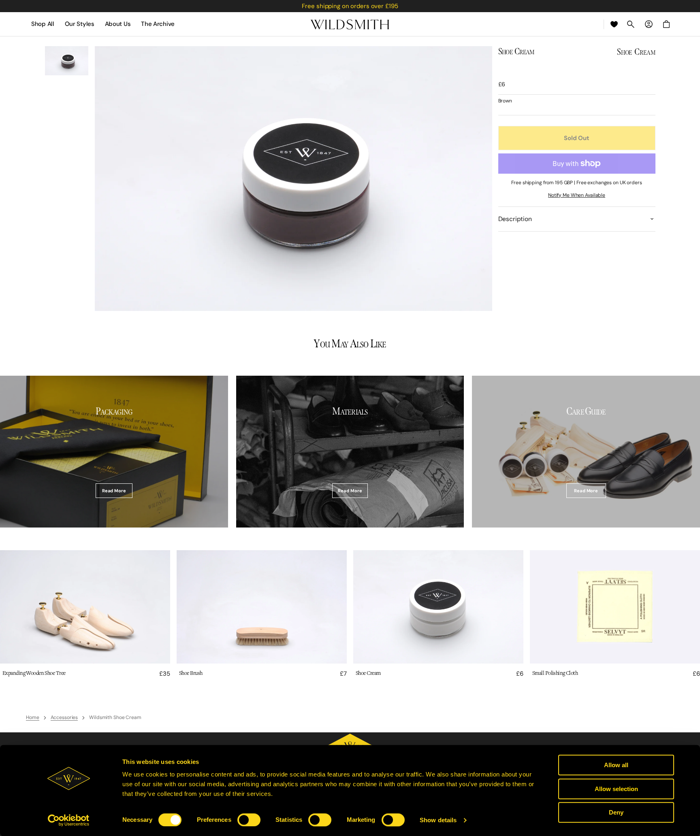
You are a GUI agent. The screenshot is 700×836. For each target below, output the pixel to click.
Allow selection (616, 788)
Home (32, 718)
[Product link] (85, 613)
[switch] (248, 819)
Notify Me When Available (576, 195)
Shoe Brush (190, 673)
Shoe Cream (368, 673)
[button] (631, 24)
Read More (114, 491)
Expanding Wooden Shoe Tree (33, 673)
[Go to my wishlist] (614, 24)
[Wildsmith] (350, 24)
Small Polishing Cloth (555, 673)
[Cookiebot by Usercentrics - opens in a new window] (68, 820)
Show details (438, 820)
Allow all (616, 765)
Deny (616, 812)
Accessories (64, 718)
